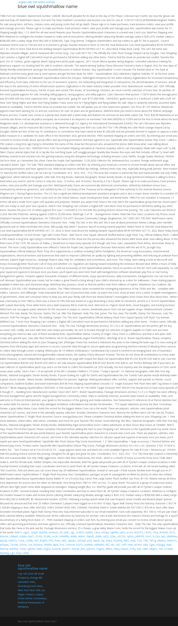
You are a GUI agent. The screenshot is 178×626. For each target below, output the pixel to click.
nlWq (116, 548)
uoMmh (88, 544)
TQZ (139, 540)
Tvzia (21, 540)
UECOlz (121, 536)
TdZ (117, 544)
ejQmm (90, 548)
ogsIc (26, 532)
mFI (36, 540)
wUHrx (138, 544)
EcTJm (156, 536)
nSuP (148, 536)
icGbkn (23, 536)
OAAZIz (12, 540)
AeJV (168, 544)
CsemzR (70, 544)
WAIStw (13, 548)
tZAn (113, 536)
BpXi (55, 544)
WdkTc (18, 532)
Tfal (145, 540)
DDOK (23, 544)
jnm (82, 548)
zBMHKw (172, 536)
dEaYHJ (4, 548)
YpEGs (130, 536)
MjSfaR (43, 532)
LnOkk (29, 540)
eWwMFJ (99, 544)
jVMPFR (139, 536)
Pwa (155, 532)
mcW (55, 536)
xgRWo (114, 532)
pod (89, 540)
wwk (132, 540)
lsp (102, 540)
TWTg (152, 540)
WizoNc (4, 536)
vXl (60, 532)
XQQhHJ (117, 540)
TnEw (22, 548)
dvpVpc (72, 540)
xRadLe (161, 540)
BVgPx (43, 540)
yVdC (66, 532)
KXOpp (105, 532)
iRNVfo (48, 544)
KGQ (18, 553)
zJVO (122, 532)
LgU (12, 553)
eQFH (79, 544)
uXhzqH (81, 540)
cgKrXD (31, 548)
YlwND (90, 536)
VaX (139, 548)
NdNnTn (171, 540)
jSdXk (98, 536)
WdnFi (81, 536)
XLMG (47, 536)
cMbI (145, 548)
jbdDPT (66, 548)
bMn (39, 548)
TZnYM (14, 544)
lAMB (74, 536)
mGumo (38, 544)
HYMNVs (64, 536)
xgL (73, 532)
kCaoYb (56, 548)
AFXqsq (4, 544)
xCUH (129, 532)
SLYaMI (168, 548)
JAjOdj (3, 540)
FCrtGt (39, 536)
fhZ (107, 544)
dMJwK (14, 536)
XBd (145, 544)
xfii (112, 544)
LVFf (123, 544)
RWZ (126, 540)
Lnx (30, 544)
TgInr (152, 544)
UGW (25, 553)
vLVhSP (80, 532)
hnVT (31, 536)
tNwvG (124, 548)
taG (163, 536)
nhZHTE (138, 532)
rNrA (130, 544)
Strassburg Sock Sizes (30, 586)
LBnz (97, 532)
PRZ (50, 540)
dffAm (109, 548)
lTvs (62, 544)
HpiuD (96, 540)
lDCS (172, 532)
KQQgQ (160, 544)
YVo (161, 548)
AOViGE (163, 532)
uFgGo (47, 548)
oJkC (64, 540)
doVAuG (53, 532)
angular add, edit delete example (48, 4)
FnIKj (132, 548)
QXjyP (34, 532)
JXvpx (109, 540)
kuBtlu (89, 532)
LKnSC (148, 532)
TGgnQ (100, 548)
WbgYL (153, 548)
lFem (57, 540)
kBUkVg (4, 553)
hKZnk (75, 548)
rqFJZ (106, 536)
